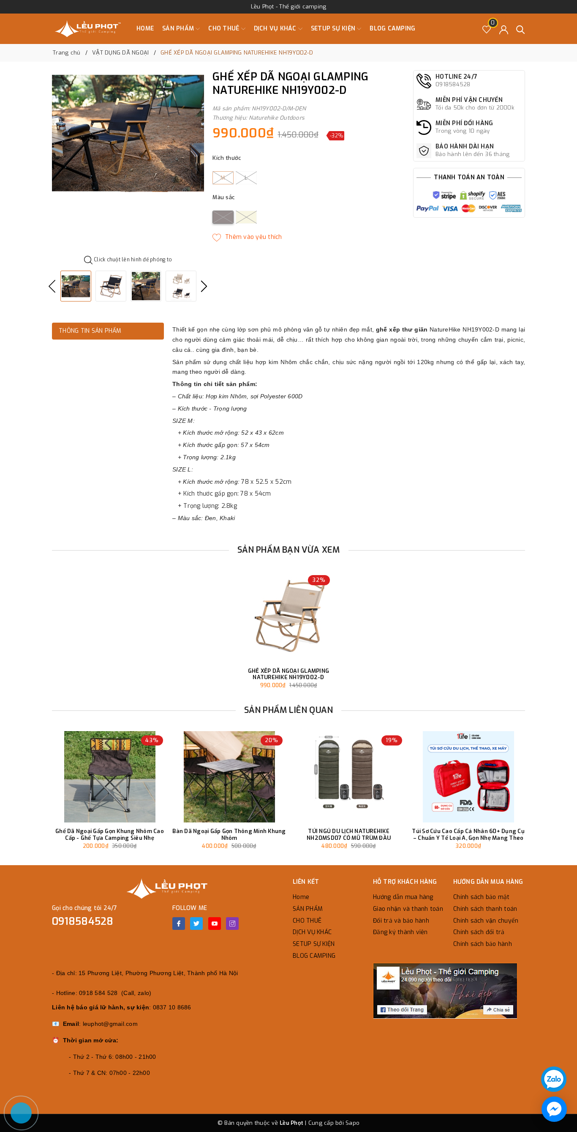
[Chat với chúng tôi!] (554, 1109)
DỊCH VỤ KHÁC (276, 29)
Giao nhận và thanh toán (408, 909)
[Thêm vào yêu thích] (247, 237)
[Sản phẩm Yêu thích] (486, 29)
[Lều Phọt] (88, 28)
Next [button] (204, 286)
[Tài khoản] (503, 29)
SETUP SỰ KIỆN (334, 29)
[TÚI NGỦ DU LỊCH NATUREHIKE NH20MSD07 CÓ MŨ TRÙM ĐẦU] (348, 776)
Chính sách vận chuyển (485, 921)
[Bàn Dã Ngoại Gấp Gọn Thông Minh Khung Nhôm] (229, 776)
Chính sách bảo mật (481, 897)
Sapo (352, 1123)
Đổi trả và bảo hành (401, 921)
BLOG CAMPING (392, 29)
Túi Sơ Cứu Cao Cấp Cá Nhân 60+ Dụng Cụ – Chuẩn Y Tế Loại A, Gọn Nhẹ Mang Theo (468, 834)
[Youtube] (214, 923)
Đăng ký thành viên (400, 932)
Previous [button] (52, 286)
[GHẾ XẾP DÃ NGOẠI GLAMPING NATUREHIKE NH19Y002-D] (288, 616)
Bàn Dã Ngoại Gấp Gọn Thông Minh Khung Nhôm (229, 834)
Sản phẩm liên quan (288, 710)
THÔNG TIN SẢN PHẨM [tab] (90, 331)
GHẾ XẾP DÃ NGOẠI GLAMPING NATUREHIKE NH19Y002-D (288, 674)
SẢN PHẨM (179, 29)
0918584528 (83, 921)
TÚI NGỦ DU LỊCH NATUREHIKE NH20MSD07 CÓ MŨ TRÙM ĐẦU (349, 834)
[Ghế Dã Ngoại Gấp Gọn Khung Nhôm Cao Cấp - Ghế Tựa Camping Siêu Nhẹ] (109, 776)
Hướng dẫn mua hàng (403, 897)
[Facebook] (178, 923)
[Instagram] (232, 923)
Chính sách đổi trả (479, 932)
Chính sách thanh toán (485, 909)
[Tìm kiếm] (520, 29)
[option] (128, 133)
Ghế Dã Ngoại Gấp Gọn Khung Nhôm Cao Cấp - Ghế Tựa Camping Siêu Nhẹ (109, 834)
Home (145, 29)
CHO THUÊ (224, 29)
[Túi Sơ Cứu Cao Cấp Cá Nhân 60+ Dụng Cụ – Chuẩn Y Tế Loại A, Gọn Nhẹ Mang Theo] (468, 776)
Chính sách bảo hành (482, 944)
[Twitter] (196, 923)
